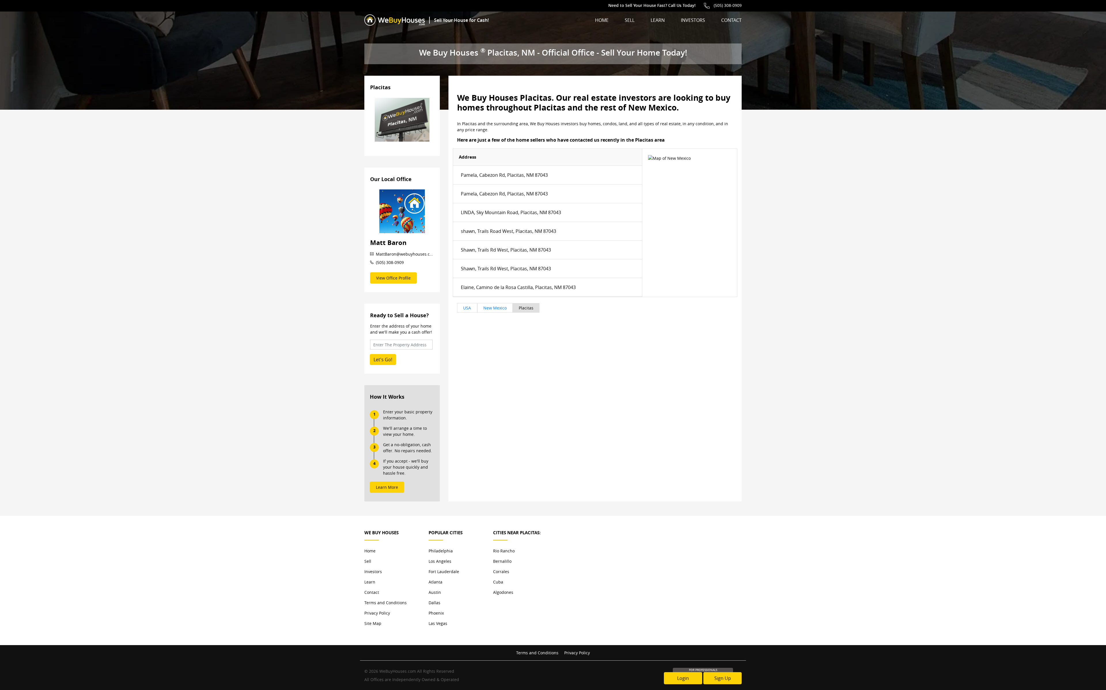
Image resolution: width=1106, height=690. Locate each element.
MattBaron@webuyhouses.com (405, 254)
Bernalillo (502, 561)
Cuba (498, 582)
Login (683, 678)
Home (602, 20)
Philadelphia (441, 551)
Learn (658, 20)
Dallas (434, 602)
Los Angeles (440, 561)
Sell (630, 20)
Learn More (387, 487)
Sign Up (722, 678)
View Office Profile (393, 278)
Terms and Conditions (385, 602)
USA (467, 308)
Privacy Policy (377, 613)
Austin (435, 592)
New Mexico (495, 308)
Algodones (503, 592)
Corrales (501, 571)
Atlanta (435, 582)
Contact (731, 20)
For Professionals (703, 670)
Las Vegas (438, 623)
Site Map (372, 623)
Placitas (526, 308)
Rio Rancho (504, 551)
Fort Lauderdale (444, 571)
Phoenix (436, 613)
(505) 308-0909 (728, 5)
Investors (693, 20)
